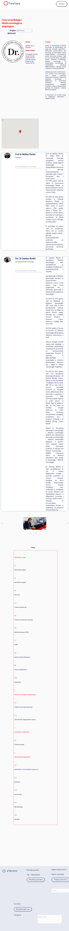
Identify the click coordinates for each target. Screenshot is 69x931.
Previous (2, 523)
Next (68, 523)
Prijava (61, 4)
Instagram (17, 915)
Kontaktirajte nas (23, 909)
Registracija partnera (59, 870)
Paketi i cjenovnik (58, 874)
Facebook (17, 904)
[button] (20, 131)
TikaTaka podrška (36, 880)
